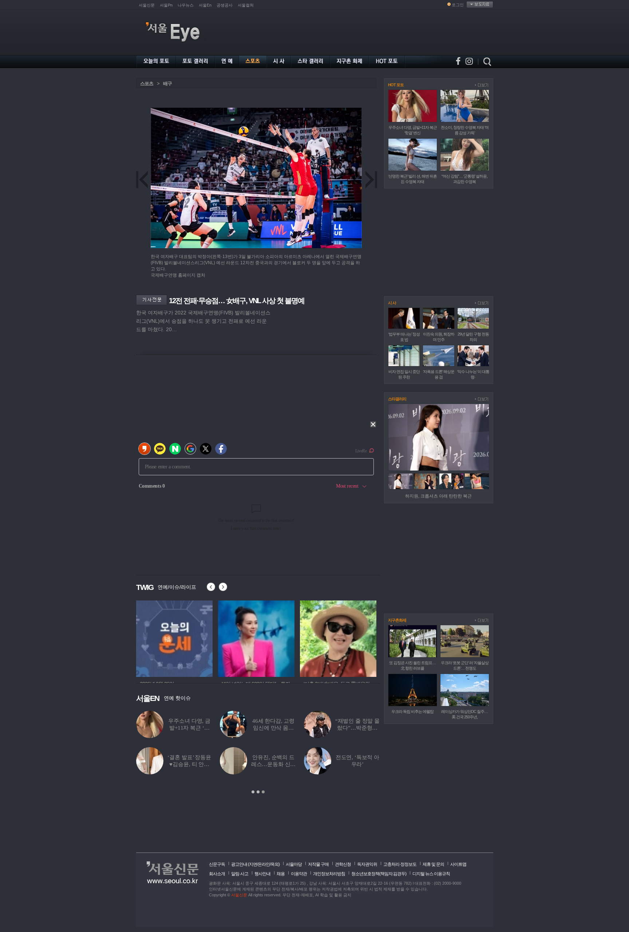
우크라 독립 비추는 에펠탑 (412, 711)
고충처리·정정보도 (399, 864)
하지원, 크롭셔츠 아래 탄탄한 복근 (438, 496)
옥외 (274, 864)
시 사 (392, 303)
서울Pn (166, 5)
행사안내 (262, 873)
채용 (281, 873)
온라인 (264, 864)
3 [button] (263, 791)
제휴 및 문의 (433, 864)
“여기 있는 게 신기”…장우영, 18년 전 (273, 728)
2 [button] (258, 791)
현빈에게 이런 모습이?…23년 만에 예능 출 (357, 764)
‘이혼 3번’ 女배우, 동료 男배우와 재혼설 (189, 764)
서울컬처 (246, 5)
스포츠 (146, 83)
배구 (167, 83)
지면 (253, 864)
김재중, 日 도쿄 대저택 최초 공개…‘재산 (273, 764)
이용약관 (299, 873)
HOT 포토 (396, 85)
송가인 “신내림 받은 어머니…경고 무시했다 (357, 728)
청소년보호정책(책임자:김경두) (378, 873)
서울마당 (294, 864)
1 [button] (253, 791)
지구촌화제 (397, 620)
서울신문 (147, 5)
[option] (258, 752)
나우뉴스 (186, 5)
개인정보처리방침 (329, 873)
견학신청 (343, 864)
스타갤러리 (397, 399)
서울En (205, 5)
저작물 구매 (318, 864)
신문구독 (217, 864)
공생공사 (225, 5)
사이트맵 (458, 864)
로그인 (458, 5)
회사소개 (217, 873)
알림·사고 (239, 873)
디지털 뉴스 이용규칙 (431, 873)
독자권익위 (367, 864)
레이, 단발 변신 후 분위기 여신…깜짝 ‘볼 (189, 728)
